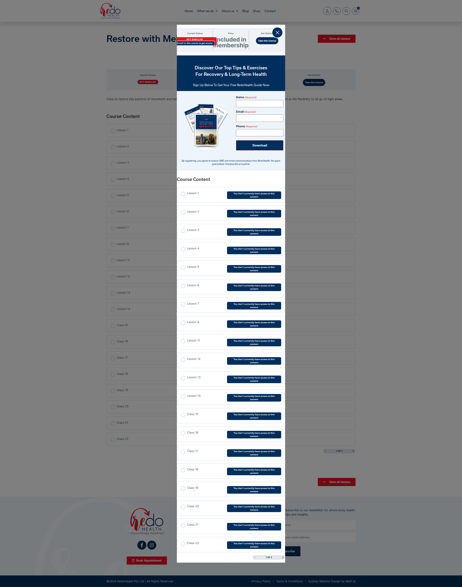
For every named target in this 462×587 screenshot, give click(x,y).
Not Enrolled (195, 39)
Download (259, 145)
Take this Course (267, 40)
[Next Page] (283, 557)
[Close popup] (277, 32)
